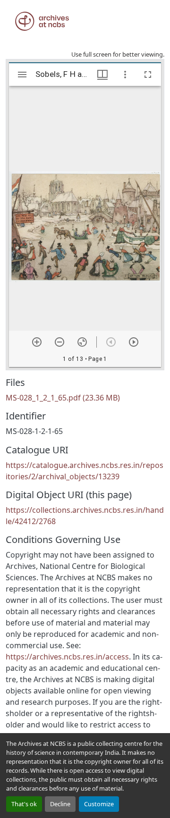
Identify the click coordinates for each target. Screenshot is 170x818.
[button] (42, 21)
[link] (85, 397)
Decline (60, 804)
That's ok (24, 804)
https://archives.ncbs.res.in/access (67, 656)
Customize (99, 804)
